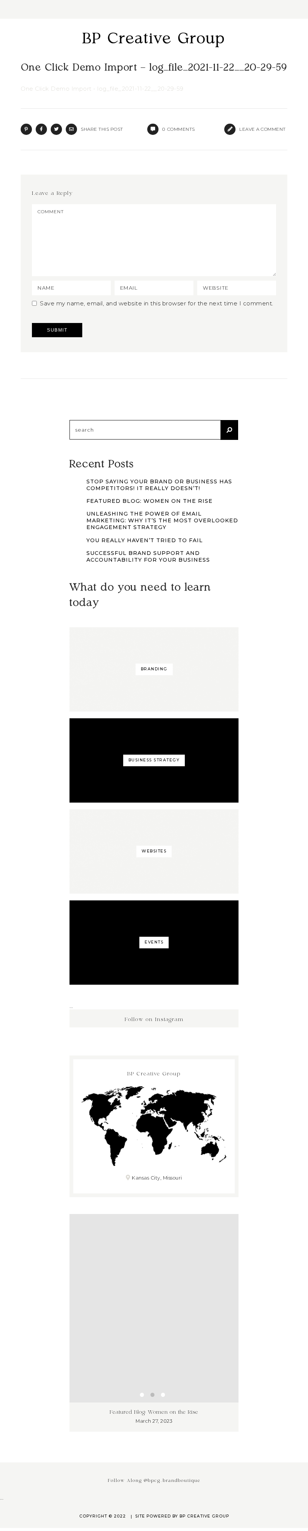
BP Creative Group (154, 39)
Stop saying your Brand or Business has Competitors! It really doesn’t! (159, 485)
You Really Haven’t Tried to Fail (144, 540)
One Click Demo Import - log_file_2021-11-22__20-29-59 (102, 88)
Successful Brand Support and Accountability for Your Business (148, 556)
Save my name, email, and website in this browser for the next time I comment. (156, 303)
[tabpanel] (154, 1326)
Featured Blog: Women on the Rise (149, 501)
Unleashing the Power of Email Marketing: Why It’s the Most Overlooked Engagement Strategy (162, 520)
